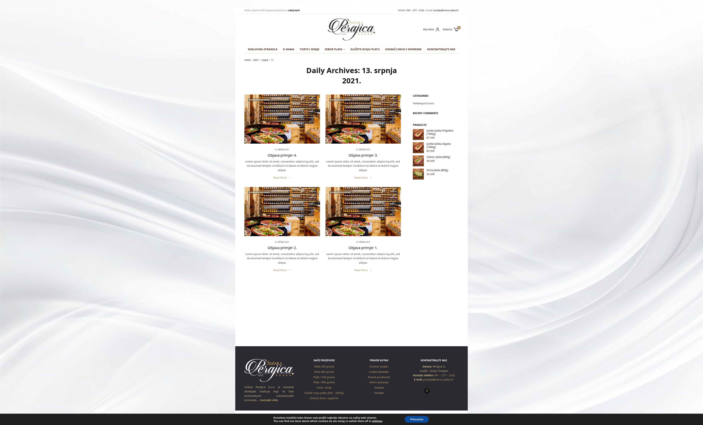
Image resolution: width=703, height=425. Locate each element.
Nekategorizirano (259, 99)
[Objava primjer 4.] (282, 119)
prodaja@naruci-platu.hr (446, 10)
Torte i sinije (309, 49)
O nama (288, 49)
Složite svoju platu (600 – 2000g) (324, 393)
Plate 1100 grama (324, 377)
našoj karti (294, 10)
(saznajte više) (268, 400)
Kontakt (379, 393)
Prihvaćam (416, 419)
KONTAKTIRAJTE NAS (441, 49)
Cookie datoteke (379, 372)
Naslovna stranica (262, 49)
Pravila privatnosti (379, 377)
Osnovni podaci (378, 366)
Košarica (447, 29)
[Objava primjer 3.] (363, 119)
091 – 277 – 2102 (415, 10)
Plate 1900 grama (324, 382)
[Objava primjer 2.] (282, 211)
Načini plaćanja (378, 382)
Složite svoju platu (365, 49)
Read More (280, 177)
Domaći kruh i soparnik (403, 49)
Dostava (379, 387)
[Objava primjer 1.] (363, 211)
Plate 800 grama (324, 372)
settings (377, 421)
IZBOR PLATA (333, 49)
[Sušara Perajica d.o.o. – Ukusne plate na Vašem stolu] (351, 29)
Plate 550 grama (324, 366)
